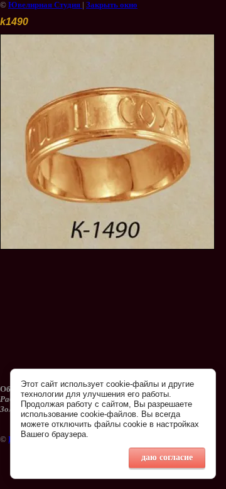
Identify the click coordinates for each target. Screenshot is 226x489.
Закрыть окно (111, 4)
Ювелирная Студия (45, 4)
